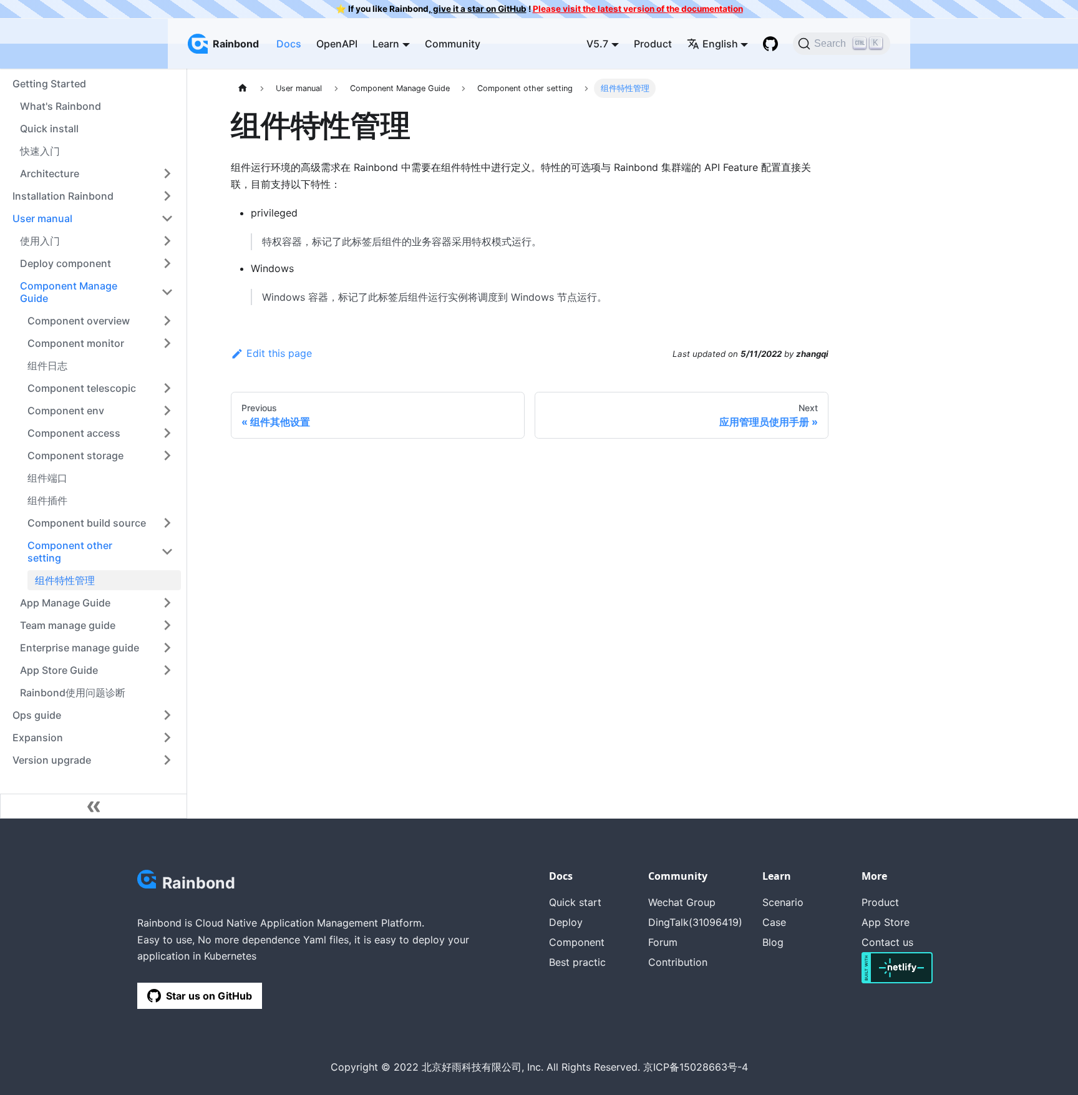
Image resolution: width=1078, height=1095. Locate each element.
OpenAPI (336, 43)
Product (653, 43)
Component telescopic (81, 388)
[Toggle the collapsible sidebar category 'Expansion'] (167, 737)
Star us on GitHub (209, 996)
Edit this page (279, 353)
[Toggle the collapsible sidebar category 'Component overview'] (167, 321)
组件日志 (47, 365)
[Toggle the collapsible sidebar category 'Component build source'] (167, 523)
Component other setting (69, 551)
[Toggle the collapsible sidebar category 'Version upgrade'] (167, 760)
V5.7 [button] (597, 43)
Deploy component (65, 263)
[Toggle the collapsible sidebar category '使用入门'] (167, 241)
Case (774, 922)
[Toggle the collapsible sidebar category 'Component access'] (167, 433)
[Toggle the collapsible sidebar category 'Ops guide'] (167, 715)
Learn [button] (385, 43)
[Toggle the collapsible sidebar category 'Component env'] (167, 411)
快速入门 (40, 151)
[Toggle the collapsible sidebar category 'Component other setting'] (167, 551)
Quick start (575, 902)
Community (452, 43)
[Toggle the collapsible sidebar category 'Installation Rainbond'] (167, 196)
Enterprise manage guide (79, 647)
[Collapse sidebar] (93, 806)
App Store (886, 922)
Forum (662, 942)
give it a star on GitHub (479, 9)
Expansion (37, 737)
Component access (73, 433)
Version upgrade (51, 760)
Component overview (78, 320)
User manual (42, 218)
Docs (288, 43)
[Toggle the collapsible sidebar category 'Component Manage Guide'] (167, 292)
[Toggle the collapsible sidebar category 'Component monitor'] (167, 343)
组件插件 (47, 500)
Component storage (75, 455)
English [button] (720, 43)
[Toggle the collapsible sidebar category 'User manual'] (167, 218)
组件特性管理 (65, 580)
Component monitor (75, 343)
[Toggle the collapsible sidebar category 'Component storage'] (167, 455)
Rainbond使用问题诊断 (72, 692)
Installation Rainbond (63, 196)
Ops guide (36, 715)
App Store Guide (59, 670)
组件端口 (47, 478)
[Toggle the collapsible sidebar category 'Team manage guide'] (167, 625)
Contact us (887, 942)
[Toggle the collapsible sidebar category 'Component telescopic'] (167, 388)
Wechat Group (682, 902)
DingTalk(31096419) (695, 922)
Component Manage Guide (68, 292)
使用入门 (40, 241)
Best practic (577, 962)
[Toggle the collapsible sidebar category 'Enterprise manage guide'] (167, 648)
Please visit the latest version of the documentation (638, 9)
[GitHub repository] (770, 44)
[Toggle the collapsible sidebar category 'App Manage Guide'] (167, 603)
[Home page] (243, 88)
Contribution (677, 962)
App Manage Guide (65, 602)
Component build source (86, 523)
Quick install (49, 128)
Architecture (49, 173)
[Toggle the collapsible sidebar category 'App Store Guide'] (167, 670)
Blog (773, 942)
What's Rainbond (60, 106)
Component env (65, 410)
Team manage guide (67, 625)
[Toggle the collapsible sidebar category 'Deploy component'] (167, 263)
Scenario (783, 902)
